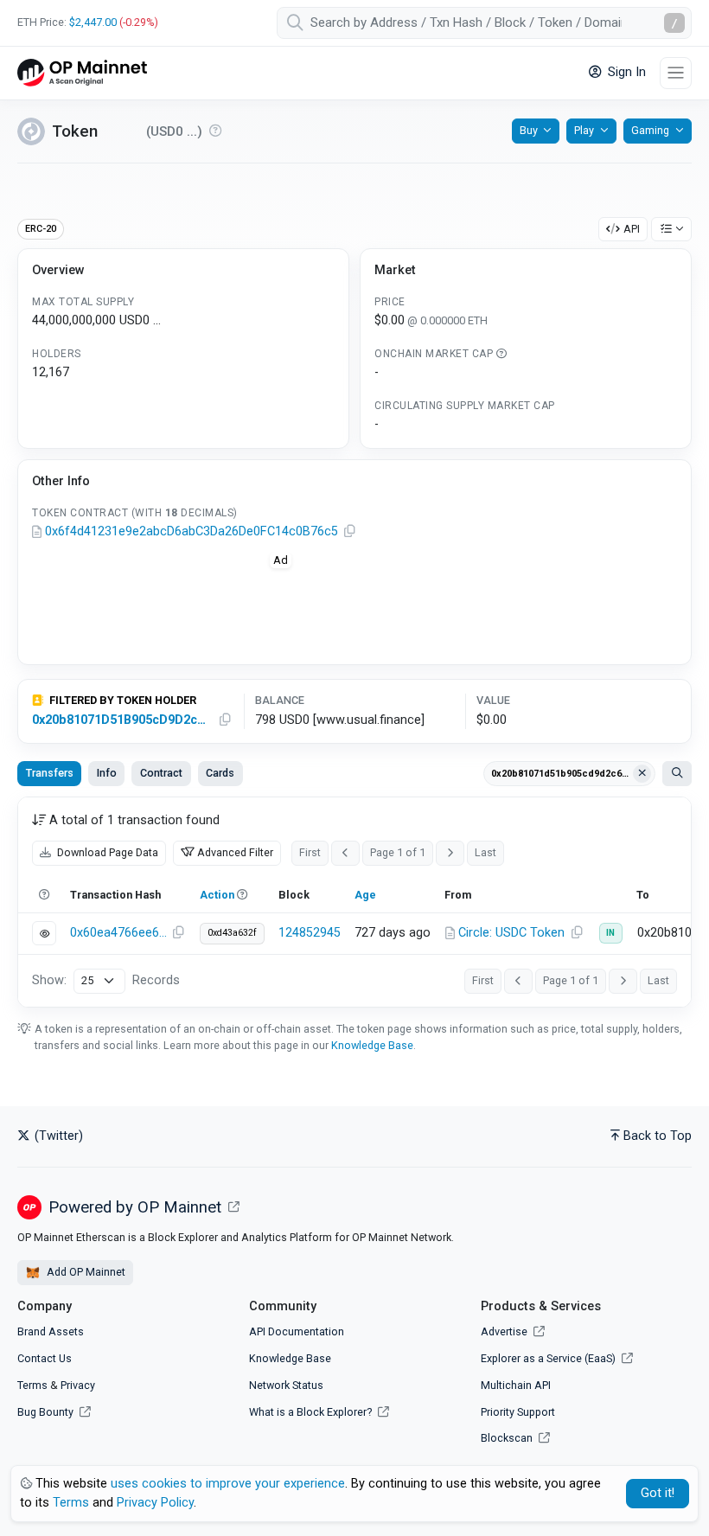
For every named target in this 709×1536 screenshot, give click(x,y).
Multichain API (516, 1385)
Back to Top (657, 1136)
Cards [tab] (220, 772)
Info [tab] (107, 772)
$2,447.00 (93, 22)
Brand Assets (50, 1331)
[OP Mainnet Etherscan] (82, 73)
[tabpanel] (354, 902)
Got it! (657, 1493)
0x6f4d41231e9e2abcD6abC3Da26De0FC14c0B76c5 (191, 531)
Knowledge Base (372, 1045)
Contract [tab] (161, 772)
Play (584, 130)
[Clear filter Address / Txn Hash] (642, 774)
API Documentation (296, 1331)
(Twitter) (57, 1136)
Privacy (78, 1385)
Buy (529, 130)
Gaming (650, 130)
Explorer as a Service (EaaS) (549, 1358)
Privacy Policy (155, 1502)
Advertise (505, 1331)
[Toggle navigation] (676, 73)
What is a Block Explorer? (311, 1411)
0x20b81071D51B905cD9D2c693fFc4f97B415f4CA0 (121, 720)
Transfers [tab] (49, 772)
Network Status (286, 1385)
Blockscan (508, 1437)
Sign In (625, 72)
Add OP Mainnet (84, 1271)
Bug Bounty (45, 1411)
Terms (32, 1385)
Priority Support (518, 1411)
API (631, 228)
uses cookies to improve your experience (228, 1483)
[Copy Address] (349, 531)
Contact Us (44, 1358)
